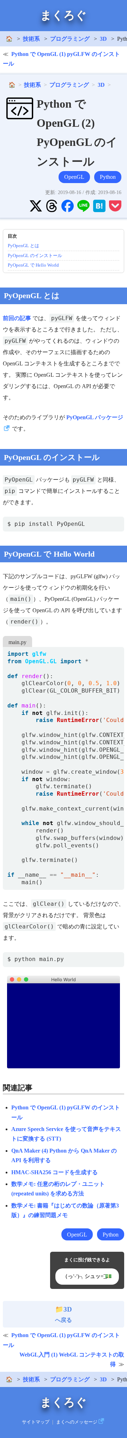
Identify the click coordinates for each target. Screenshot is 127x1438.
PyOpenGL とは (23, 245)
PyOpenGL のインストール (35, 255)
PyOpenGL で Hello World (33, 265)
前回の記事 (17, 318)
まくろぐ (63, 15)
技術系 (31, 39)
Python (108, 177)
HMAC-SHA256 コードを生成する (54, 1172)
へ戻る (63, 1314)
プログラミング (70, 39)
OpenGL (74, 177)
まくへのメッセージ (76, 1422)
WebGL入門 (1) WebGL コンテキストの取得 (71, 1359)
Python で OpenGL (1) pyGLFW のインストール (61, 59)
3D (103, 39)
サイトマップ (35, 1422)
